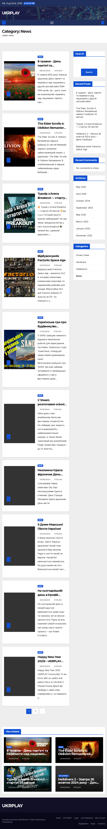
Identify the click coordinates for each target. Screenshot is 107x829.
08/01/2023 (45, 666)
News (40, 57)
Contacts (101, 824)
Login (76, 818)
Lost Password (87, 818)
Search (79, 53)
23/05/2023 (45, 534)
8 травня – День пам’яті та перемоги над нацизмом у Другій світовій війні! (27, 754)
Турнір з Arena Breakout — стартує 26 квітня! (52, 198)
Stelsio (58, 71)
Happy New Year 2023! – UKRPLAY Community (49, 661)
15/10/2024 (45, 409)
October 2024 (83, 200)
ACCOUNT (67, 818)
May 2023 (81, 214)
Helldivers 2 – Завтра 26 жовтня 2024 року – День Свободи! (88, 136)
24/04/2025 (45, 133)
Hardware (81, 262)
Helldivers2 (81, 269)
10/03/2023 (45, 600)
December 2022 (84, 235)
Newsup (39, 820)
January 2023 (83, 228)
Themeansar (7, 822)
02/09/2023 (45, 479)
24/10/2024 (45, 265)
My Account (100, 818)
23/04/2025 (45, 203)
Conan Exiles (82, 255)
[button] (98, 22)
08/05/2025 (45, 71)
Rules (93, 824)
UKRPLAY (10, 13)
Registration (83, 824)
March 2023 (82, 221)
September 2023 (84, 207)
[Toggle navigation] (52, 23)
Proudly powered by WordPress (15, 820)
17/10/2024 (45, 331)
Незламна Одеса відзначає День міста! (50, 474)
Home (58, 818)
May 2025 (81, 187)
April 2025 (81, 194)
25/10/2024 (65, 787)
